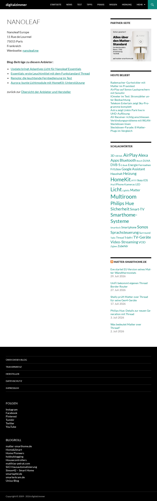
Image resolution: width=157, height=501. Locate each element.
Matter (135, 190)
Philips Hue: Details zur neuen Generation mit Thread (130, 312)
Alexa (143, 155)
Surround (144, 232)
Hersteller (12, 373)
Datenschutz (14, 381)
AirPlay (130, 155)
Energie (133, 165)
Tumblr (10, 419)
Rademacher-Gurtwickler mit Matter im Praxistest (127, 84)
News (69, 4)
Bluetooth (128, 160)
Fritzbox (115, 169)
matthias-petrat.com (18, 463)
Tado (112, 237)
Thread (120, 237)
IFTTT (134, 180)
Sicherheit (119, 208)
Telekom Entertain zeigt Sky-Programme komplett (129, 105)
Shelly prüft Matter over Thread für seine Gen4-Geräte (129, 298)
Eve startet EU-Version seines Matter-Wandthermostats (130, 271)
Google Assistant (133, 169)
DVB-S (115, 165)
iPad (112, 184)
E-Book (124, 165)
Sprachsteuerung (124, 232)
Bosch (139, 161)
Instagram (12, 409)
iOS (145, 180)
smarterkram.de (15, 477)
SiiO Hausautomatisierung (21, 466)
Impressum (12, 388)
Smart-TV (137, 209)
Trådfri (128, 237)
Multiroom (123, 196)
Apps (114, 160)
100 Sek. (119, 156)
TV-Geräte (142, 237)
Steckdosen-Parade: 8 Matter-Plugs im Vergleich (128, 129)
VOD (142, 242)
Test (79, 4)
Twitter (10, 423)
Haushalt (116, 173)
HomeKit (120, 179)
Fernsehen (144, 165)
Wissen (113, 4)
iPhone (119, 184)
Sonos (142, 226)
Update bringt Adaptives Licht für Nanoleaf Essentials (46, 69)
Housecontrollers (16, 460)
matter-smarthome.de (130, 261)
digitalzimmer (16, 4)
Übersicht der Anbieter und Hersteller (46, 92)
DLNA (146, 160)
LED (137, 184)
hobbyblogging (14, 456)
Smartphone (129, 227)
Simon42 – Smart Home (20, 470)
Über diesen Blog (16, 359)
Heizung (130, 173)
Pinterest (11, 416)
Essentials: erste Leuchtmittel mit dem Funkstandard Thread (50, 73)
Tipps (89, 4)
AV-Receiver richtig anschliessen (129, 117)
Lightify (126, 190)
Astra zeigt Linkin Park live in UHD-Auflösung (127, 111)
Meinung (127, 4)
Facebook (11, 413)
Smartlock (115, 227)
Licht (116, 189)
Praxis (100, 4)
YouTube (11, 426)
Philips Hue (122, 203)
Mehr (140, 4)
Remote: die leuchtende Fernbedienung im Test (41, 78)
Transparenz (14, 366)
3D (112, 155)
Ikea (140, 180)
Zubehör (123, 246)
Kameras (129, 184)
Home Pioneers (15, 453)
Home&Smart (14, 449)
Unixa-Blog (12, 480)
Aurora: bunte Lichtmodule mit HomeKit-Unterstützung (48, 82)
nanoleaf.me (30, 50)
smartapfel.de (14, 473)
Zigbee (113, 246)
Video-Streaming (124, 242)
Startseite (55, 4)
